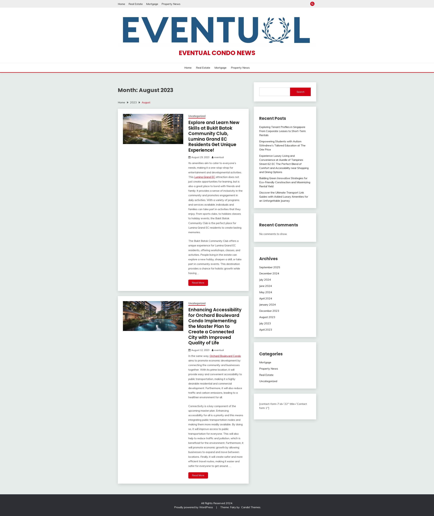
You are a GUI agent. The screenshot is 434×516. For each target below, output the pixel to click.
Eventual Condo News (217, 52)
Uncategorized (196, 116)
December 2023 (269, 310)
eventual (219, 157)
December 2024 (269, 273)
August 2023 (267, 317)
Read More (198, 282)
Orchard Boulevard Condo (225, 356)
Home (121, 4)
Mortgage (152, 4)
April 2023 (265, 329)
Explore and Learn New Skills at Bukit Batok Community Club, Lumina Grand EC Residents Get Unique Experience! (213, 136)
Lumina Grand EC (204, 177)
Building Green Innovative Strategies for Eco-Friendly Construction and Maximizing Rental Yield (284, 182)
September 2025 (269, 267)
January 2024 (267, 304)
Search (300, 91)
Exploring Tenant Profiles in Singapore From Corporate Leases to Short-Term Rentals (282, 131)
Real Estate (136, 4)
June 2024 (265, 286)
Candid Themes (250, 507)
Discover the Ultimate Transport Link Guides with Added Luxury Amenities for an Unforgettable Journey (283, 196)
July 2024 (265, 279)
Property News (171, 4)
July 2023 (265, 323)
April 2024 (265, 298)
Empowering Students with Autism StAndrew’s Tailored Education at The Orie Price (282, 145)
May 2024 (265, 292)
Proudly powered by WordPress (194, 507)
